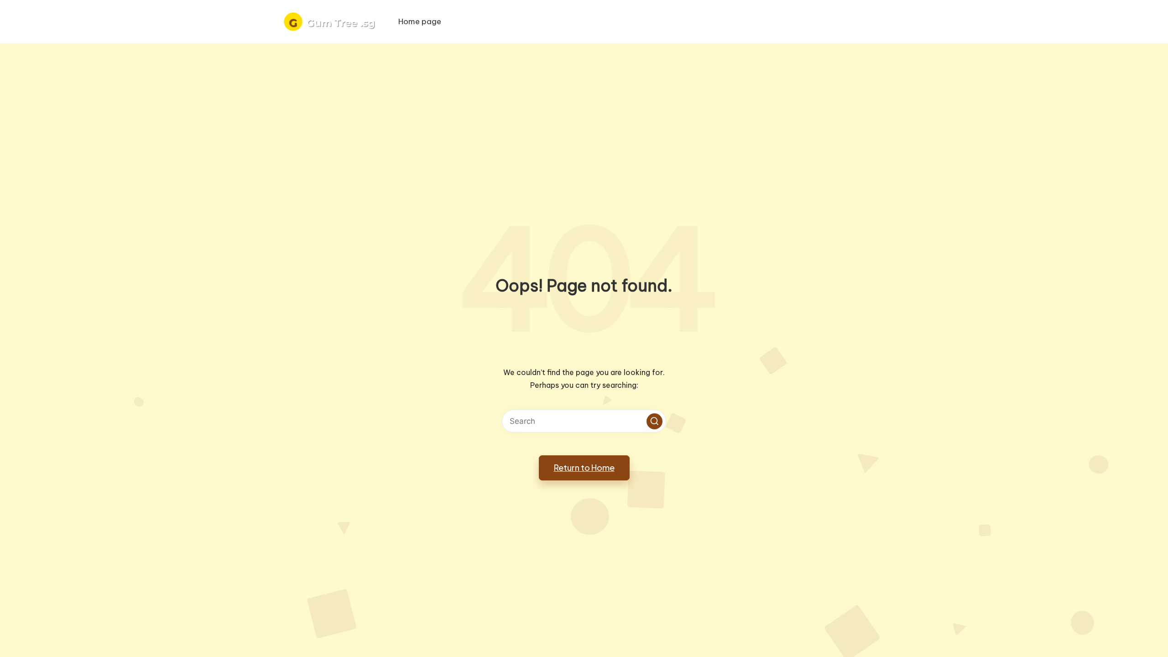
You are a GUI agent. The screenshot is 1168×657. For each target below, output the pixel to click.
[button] (654, 421)
